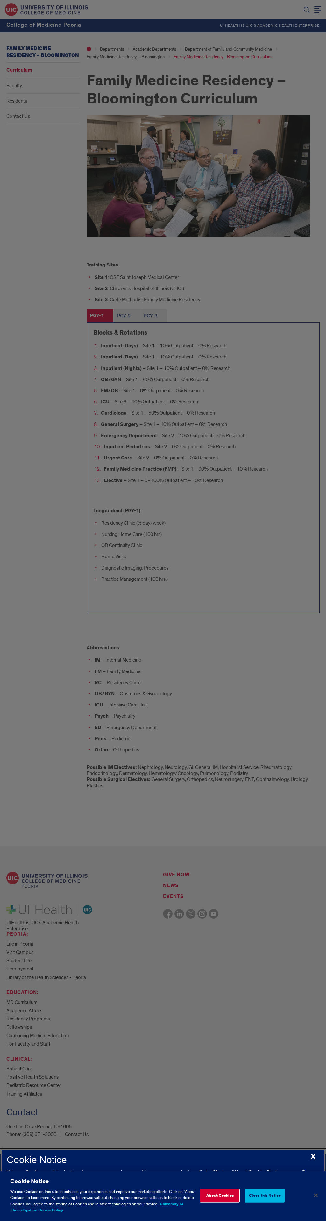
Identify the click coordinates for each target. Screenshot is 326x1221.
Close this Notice (265, 1195)
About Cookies (220, 1195)
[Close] (316, 1195)
